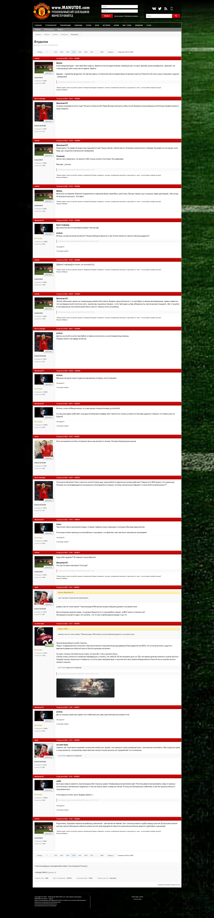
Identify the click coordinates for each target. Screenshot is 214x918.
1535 (79, 52)
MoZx (44, 872)
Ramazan (113, 878)
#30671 (77, 436)
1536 (85, 52)
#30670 (77, 403)
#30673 (77, 519)
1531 (55, 52)
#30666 (77, 260)
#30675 (76, 587)
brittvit (37, 58)
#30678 (77, 740)
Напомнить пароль (131, 16)
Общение (139, 25)
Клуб (97, 25)
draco (37, 436)
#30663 (77, 140)
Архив (116, 25)
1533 (67, 52)
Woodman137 (39, 220)
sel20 (36, 587)
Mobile (171, 8)
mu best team (39, 623)
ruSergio (38, 872)
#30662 (77, 98)
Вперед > (111, 52)
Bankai (78, 312)
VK (154, 8)
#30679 (76, 776)
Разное (55, 34)
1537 (91, 52)
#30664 (77, 186)
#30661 (77, 58)
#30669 (77, 371)
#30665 (77, 220)
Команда (78, 25)
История (106, 25)
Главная (38, 25)
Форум (60, 30)
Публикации (65, 25)
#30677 (77, 707)
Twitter (160, 8)
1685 (101, 52)
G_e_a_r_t (51, 872)
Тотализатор (50, 25)
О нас (149, 25)
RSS (166, 8)
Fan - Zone (127, 25)
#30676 (77, 623)
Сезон (88, 25)
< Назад (39, 52)
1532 (61, 52)
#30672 (77, 477)
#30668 (77, 328)
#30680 (77, 819)
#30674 (77, 552)
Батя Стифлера (40, 98)
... (50, 52)
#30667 (77, 294)
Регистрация (118, 16)
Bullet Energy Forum (173, 884)
